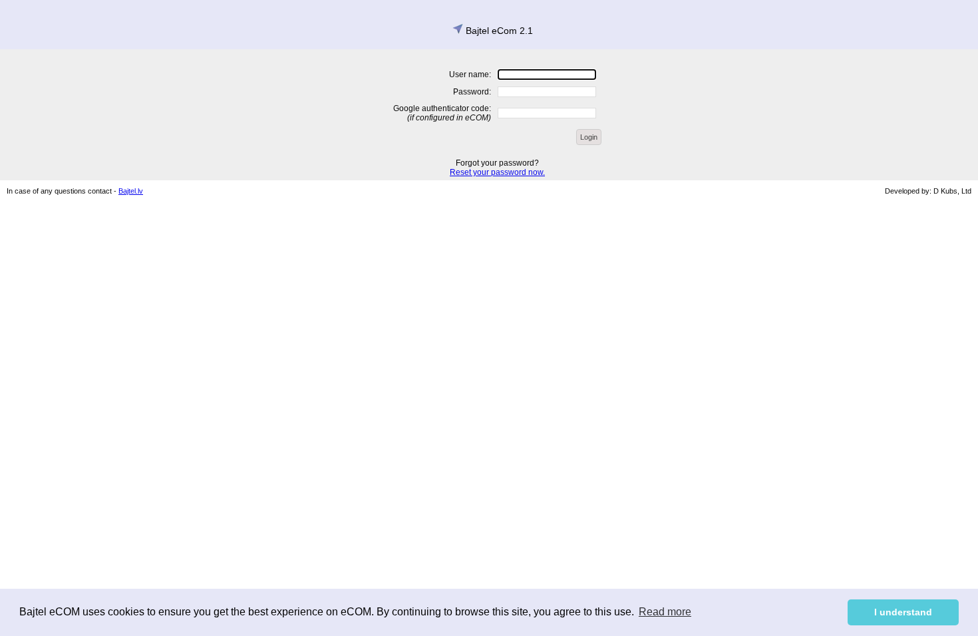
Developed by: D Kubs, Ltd (928, 191)
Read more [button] (665, 611)
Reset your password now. (497, 172)
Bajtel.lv (130, 191)
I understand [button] (903, 612)
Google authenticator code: (442, 113)
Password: (472, 91)
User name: (470, 74)
